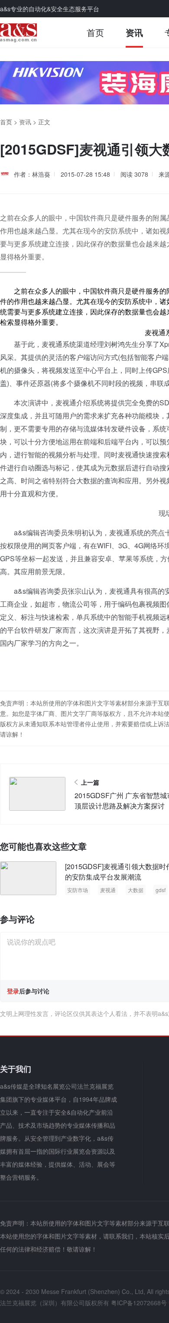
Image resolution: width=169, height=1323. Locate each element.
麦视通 (108, 889)
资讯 (134, 32)
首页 (95, 32)
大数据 (135, 889)
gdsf (161, 889)
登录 (13, 991)
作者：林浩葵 (32, 174)
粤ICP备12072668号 (139, 1302)
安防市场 (77, 889)
